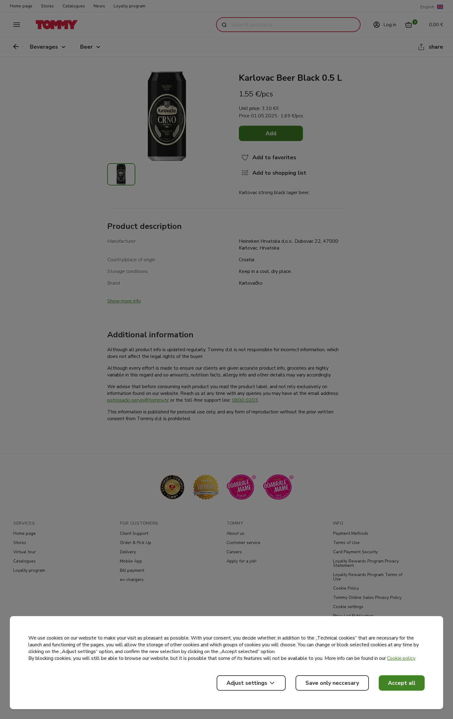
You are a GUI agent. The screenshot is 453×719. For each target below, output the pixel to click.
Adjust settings (246, 683)
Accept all (401, 683)
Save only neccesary (332, 683)
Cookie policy (401, 658)
